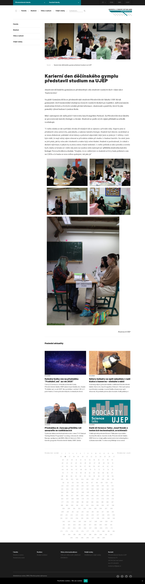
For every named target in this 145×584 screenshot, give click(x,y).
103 (77, 479)
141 (103, 489)
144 (62, 492)
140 (97, 489)
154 (113, 492)
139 (92, 489)
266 (85, 528)
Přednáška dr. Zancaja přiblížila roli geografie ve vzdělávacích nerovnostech (63, 430)
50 (108, 463)
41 (67, 463)
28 (63, 460)
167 (67, 499)
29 (67, 460)
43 (76, 463)
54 (71, 466)
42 (71, 463)
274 (72, 531)
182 (87, 502)
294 (77, 538)
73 (103, 469)
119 (102, 483)
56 (80, 466)
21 (87, 457)
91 (76, 476)
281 (109, 531)
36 (98, 460)
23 (96, 457)
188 (62, 505)
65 (67, 469)
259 (100, 525)
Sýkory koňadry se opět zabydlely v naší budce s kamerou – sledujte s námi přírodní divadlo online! (109, 381)
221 (66, 515)
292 (111, 534)
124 (72, 486)
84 (98, 473)
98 (108, 476)
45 (85, 463)
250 (106, 521)
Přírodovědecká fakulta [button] (22, 2)
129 (98, 486)
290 (100, 534)
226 (92, 515)
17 (69, 457)
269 (101, 528)
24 (100, 457)
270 (106, 528)
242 (63, 521)
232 (66, 518)
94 (89, 476)
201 (74, 508)
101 (67, 479)
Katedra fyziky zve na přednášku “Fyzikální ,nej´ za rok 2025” (61, 380)
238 (98, 518)
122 (62, 486)
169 (78, 499)
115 (82, 483)
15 (61, 457)
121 (112, 483)
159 (82, 495)
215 (93, 512)
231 (61, 518)
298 (98, 538)
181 (82, 502)
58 (89, 466)
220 (61, 515)
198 (113, 505)
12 (104, 453)
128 (93, 486)
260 (106, 525)
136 (77, 489)
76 (63, 473)
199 (63, 508)
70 (90, 469)
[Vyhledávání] (85, 11)
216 (98, 512)
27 (114, 457)
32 (80, 460)
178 (67, 502)
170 (83, 499)
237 (93, 518)
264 (74, 528)
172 (93, 499)
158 (77, 495)
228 (103, 515)
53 (67, 466)
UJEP (127, 2)
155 (62, 495)
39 (112, 460)
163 (102, 495)
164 (108, 495)
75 (112, 469)
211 (73, 512)
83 (94, 473)
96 (99, 476)
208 (111, 508)
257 (90, 525)
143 (113, 489)
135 (72, 489)
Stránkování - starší (123, 453)
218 (108, 512)
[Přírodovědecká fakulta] (16, 10)
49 (104, 463)
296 (87, 538)
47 (94, 463)
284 (69, 534)
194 (92, 505)
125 (78, 486)
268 (95, 528)
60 (99, 466)
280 (103, 531)
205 (95, 508)
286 (79, 534)
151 (98, 492)
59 (94, 466)
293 (71, 538)
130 (103, 486)
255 (79, 525)
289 (95, 534)
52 (62, 466)
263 (69, 528)
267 (90, 528)
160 (87, 495)
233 (71, 518)
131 (108, 486)
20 (82, 457)
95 (94, 476)
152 (103, 492)
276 (82, 531)
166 (62, 499)
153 (108, 492)
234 (77, 518)
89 (67, 476)
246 (85, 521)
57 (85, 466)
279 (98, 531)
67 (76, 469)
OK (86, 581)
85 (103, 473)
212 (78, 512)
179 (72, 502)
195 (97, 505)
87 (112, 473)
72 (99, 469)
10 (95, 453)
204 (90, 508)
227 (98, 515)
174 (103, 499)
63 (112, 466)
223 (77, 515)
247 (90, 521)
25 (105, 457)
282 (114, 531)
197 (108, 505)
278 (93, 531)
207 (106, 508)
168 (72, 499)
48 (99, 463)
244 (74, 521)
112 (68, 483)
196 (103, 505)
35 (94, 460)
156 (67, 495)
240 (108, 518)
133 (62, 489)
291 (106, 534)
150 (93, 492)
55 (76, 466)
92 (80, 476)
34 (89, 460)
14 (112, 453)
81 (85, 473)
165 (113, 495)
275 (77, 531)
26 (109, 457)
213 (83, 512)
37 (103, 460)
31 (76, 460)
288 (90, 534)
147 (78, 492)
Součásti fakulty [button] (54, 2)
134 (67, 489)
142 (108, 489)
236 (87, 518)
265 (79, 528)
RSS (28, 576)
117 (92, 483)
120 (107, 483)
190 (72, 505)
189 (67, 505)
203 (84, 508)
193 (87, 505)
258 (95, 525)
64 (62, 469)
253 (69, 525)
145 (67, 492)
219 (113, 512)
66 (72, 469)
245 (79, 521)
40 (62, 463)
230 (113, 515)
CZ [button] (103, 2)
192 (82, 505)
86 (107, 473)
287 (85, 534)
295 (82, 538)
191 (77, 505)
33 (85, 460)
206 (100, 508)
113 (73, 483)
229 (108, 515)
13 (108, 453)
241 (114, 518)
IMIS (119, 2)
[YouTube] (130, 576)
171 (88, 499)
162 (97, 495)
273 (66, 531)
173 (98, 499)
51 (112, 463)
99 (112, 476)
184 (97, 502)
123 (67, 486)
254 (74, 525)
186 (107, 502)
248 (95, 521)
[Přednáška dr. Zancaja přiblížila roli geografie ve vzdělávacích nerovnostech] (65, 412)
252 (64, 525)
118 (97, 483)
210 (68, 512)
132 (113, 486)
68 (81, 469)
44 (81, 463)
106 (93, 479)
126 (83, 486)
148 (83, 492)
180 (78, 502)
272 (61, 531)
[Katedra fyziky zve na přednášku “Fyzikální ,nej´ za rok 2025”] (65, 363)
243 (69, 521)
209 (62, 512)
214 (88, 512)
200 (69, 508)
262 (63, 528)
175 (108, 499)
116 (87, 483)
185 (102, 502)
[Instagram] (122, 576)
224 (82, 515)
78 (72, 473)
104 (82, 479)
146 (72, 492)
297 (93, 538)
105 (87, 479)
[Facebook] (118, 576)
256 (85, 525)
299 (103, 538)
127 (88, 486)
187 (113, 502)
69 (86, 469)
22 (91, 457)
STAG (111, 2)
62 (107, 466)
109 (108, 479)
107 (98, 479)
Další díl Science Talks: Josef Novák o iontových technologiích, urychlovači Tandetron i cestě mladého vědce (108, 430)
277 (88, 531)
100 (62, 479)
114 (78, 483)
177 (62, 502)
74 (108, 469)
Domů (49, 65)
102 (72, 479)
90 (71, 476)
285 (74, 534)
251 (112, 521)
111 (63, 483)
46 (90, 463)
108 (103, 479)
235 (82, 518)
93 (85, 476)
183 (92, 502)
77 (67, 473)
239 (103, 518)
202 (79, 508)
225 (87, 515)
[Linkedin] (126, 576)
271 (112, 528)
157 (72, 495)
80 (81, 473)
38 (107, 460)
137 (82, 489)
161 (92, 495)
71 (94, 469)
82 (89, 473)
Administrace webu (19, 576)
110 (113, 479)
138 (87, 489)
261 (111, 525)
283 (64, 534)
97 (103, 476)
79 (76, 473)
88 (62, 476)
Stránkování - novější (52, 453)
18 (74, 457)
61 (103, 466)
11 (100, 453)
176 (113, 499)
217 (103, 512)
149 (88, 492)
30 (72, 460)
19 (78, 457)
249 (101, 521)
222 (71, 515)
